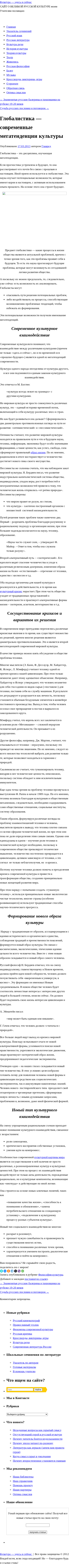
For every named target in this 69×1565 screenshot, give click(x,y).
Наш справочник (23, 1481)
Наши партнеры (22, 1489)
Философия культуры (50, 1274)
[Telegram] (12, 1271)
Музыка (11, 74)
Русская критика (22, 1333)
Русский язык (14, 35)
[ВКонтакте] (5, 1271)
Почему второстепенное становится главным (39, 1460)
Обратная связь (15, 88)
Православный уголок (26, 1324)
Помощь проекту (23, 1485)
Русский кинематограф (26, 1320)
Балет (9, 70)
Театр (9, 57)
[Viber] (19, 1271)
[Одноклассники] (8, 1271)
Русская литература (18, 40)
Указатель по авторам (25, 1362)
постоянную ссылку (36, 1279)
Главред (46, 146)
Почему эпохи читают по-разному (33, 1443)
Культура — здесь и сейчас (16, 2)
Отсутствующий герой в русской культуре (37, 1434)
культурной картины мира (49, 1157)
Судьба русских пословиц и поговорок (24, 108)
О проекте (12, 83)
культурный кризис (11, 591)
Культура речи (14, 44)
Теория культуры (16, 53)
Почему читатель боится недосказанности (37, 1438)
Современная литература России (32, 1346)
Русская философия (18, 66)
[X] (15, 1271)
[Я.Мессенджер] (1, 1271)
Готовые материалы (24, 1367)
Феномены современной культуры (33, 1329)
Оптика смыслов (16, 92)
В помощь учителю (24, 1371)
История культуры (17, 48)
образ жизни (38, 452)
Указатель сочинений (18, 31)
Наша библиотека (23, 1476)
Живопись (12, 61)
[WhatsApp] (22, 1271)
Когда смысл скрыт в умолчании (32, 1456)
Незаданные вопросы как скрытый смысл (37, 1430)
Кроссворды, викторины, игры (24, 79)
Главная (11, 26)
